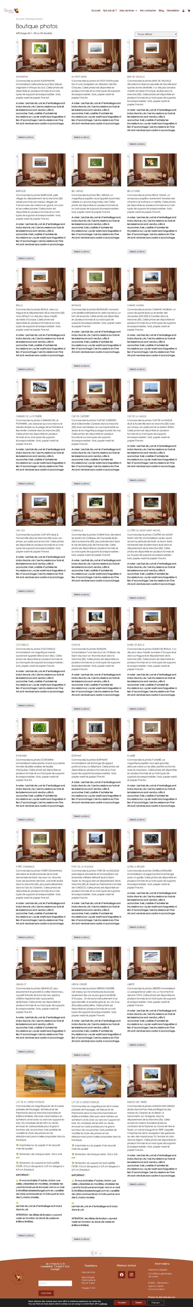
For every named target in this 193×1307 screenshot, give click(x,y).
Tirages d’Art (88, 1288)
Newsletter (173, 10)
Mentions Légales (157, 1270)
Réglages (155, 1302)
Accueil (95, 10)
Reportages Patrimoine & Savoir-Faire (89, 1280)
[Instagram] (131, 1274)
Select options (25, 137)
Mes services (127, 10)
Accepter (122, 1302)
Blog (161, 10)
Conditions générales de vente (160, 1275)
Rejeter (138, 1302)
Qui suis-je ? (110, 10)
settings (103, 1304)
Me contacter (148, 10)
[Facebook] (121, 1274)
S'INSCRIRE (46, 1293)
